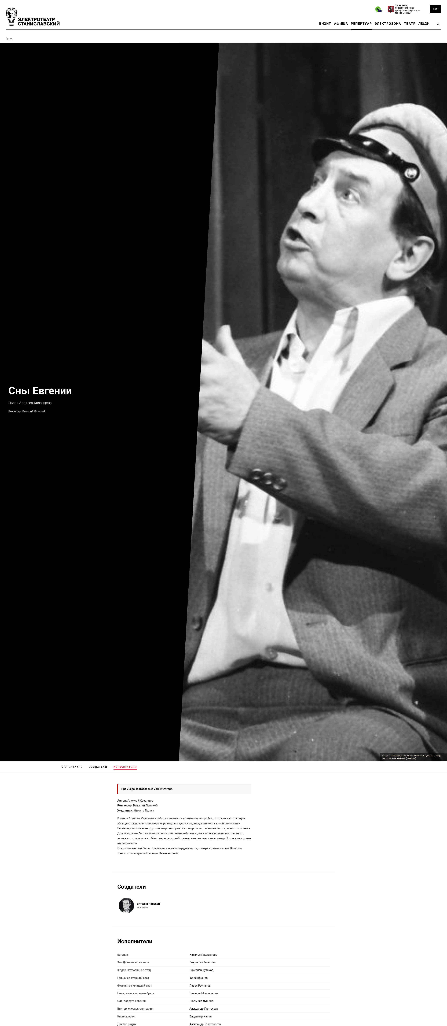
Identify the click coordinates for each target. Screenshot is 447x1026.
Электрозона (388, 24)
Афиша (341, 24)
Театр (410, 24)
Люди (424, 24)
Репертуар (361, 24)
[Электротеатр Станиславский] (33, 16)
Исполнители (125, 766)
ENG (435, 9)
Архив (9, 38)
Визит (325, 24)
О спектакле (72, 766)
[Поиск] (438, 24)
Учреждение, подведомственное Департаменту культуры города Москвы (407, 9)
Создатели (98, 766)
